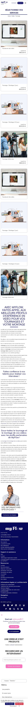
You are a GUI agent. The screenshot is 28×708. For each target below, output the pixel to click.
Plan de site (4, 597)
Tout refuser (19, 704)
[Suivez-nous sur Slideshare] (24, 605)
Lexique (3, 576)
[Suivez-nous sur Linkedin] (16, 605)
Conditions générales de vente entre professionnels (10, 590)
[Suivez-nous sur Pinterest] (4, 605)
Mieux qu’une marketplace (7, 549)
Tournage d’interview (8, 159)
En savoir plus (6, 693)
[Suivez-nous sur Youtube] (22, 609)
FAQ (2, 554)
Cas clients (3, 574)
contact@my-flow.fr (6, 535)
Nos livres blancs (5, 567)
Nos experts (4, 542)
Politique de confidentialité (7, 584)
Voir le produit (14, 34)
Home (9, 16)
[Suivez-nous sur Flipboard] (6, 609)
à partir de (23, 50)
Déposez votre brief (6, 569)
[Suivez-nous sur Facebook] (8, 605)
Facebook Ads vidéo (8, 48)
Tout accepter (10, 704)
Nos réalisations (5, 545)
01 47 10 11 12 (4, 533)
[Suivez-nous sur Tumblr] (18, 609)
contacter (12, 645)
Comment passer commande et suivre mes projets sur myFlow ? (14, 560)
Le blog (3, 565)
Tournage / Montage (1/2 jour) (10, 122)
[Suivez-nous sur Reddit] (10, 609)
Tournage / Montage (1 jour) (10, 85)
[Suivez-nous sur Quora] (14, 609)
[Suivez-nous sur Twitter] (12, 605)
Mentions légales (5, 588)
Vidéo (13, 16)
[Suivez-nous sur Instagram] (20, 605)
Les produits (6, 689)
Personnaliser (13, 706)
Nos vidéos (4, 579)
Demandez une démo (6, 572)
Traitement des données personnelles (10, 586)
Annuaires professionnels (7, 577)
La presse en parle (5, 544)
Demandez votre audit (6, 570)
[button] (14, 3)
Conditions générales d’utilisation (9, 593)
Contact (3, 556)
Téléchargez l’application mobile (9, 558)
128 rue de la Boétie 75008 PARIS (9, 537)
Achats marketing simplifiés (8, 547)
